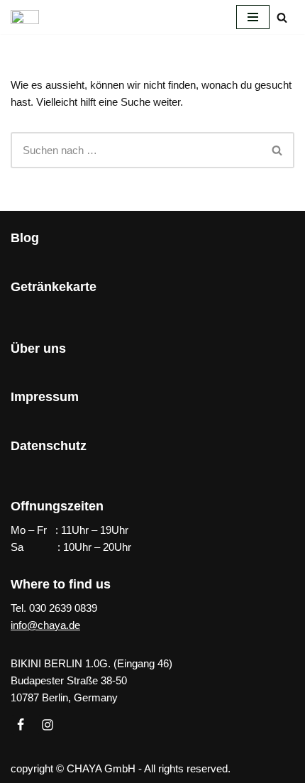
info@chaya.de (45, 625)
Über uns (38, 348)
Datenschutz (49, 446)
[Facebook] (20, 725)
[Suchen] (282, 17)
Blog (25, 238)
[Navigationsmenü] (253, 17)
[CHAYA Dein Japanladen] (25, 17)
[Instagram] (47, 725)
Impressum (45, 397)
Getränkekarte (53, 287)
